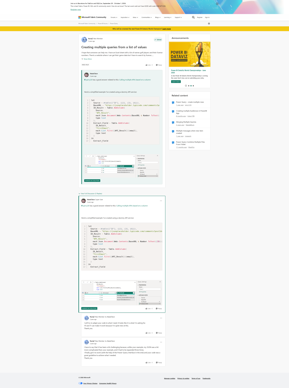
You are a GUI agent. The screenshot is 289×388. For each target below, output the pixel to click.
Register (200, 17)
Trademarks (206, 378)
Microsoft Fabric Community (86, 23)
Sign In (207, 17)
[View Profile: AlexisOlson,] (86, 75)
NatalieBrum (190, 125)
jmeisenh (188, 136)
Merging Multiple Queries (186, 122)
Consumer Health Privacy (108, 383)
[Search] (193, 17)
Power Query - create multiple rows (190, 102)
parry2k (89, 79)
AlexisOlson (94, 73)
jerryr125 (188, 105)
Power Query (114, 23)
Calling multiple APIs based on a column (135, 79)
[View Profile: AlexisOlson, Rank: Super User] (83, 201)
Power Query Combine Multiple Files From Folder (190, 143)
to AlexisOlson (110, 317)
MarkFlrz (191, 147)
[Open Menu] (209, 23)
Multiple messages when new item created (189, 132)
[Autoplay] (186, 86)
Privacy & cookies (183, 378)
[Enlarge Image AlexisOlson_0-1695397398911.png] (122, 166)
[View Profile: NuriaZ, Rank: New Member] (84, 40)
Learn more (166, 29)
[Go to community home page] (92, 17)
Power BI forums (103, 23)
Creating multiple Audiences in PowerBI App (191, 112)
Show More (88, 59)
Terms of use (196, 378)
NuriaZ (90, 38)
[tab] (189, 86)
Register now (76, 9)
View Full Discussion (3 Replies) (91, 193)
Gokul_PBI (191, 116)
